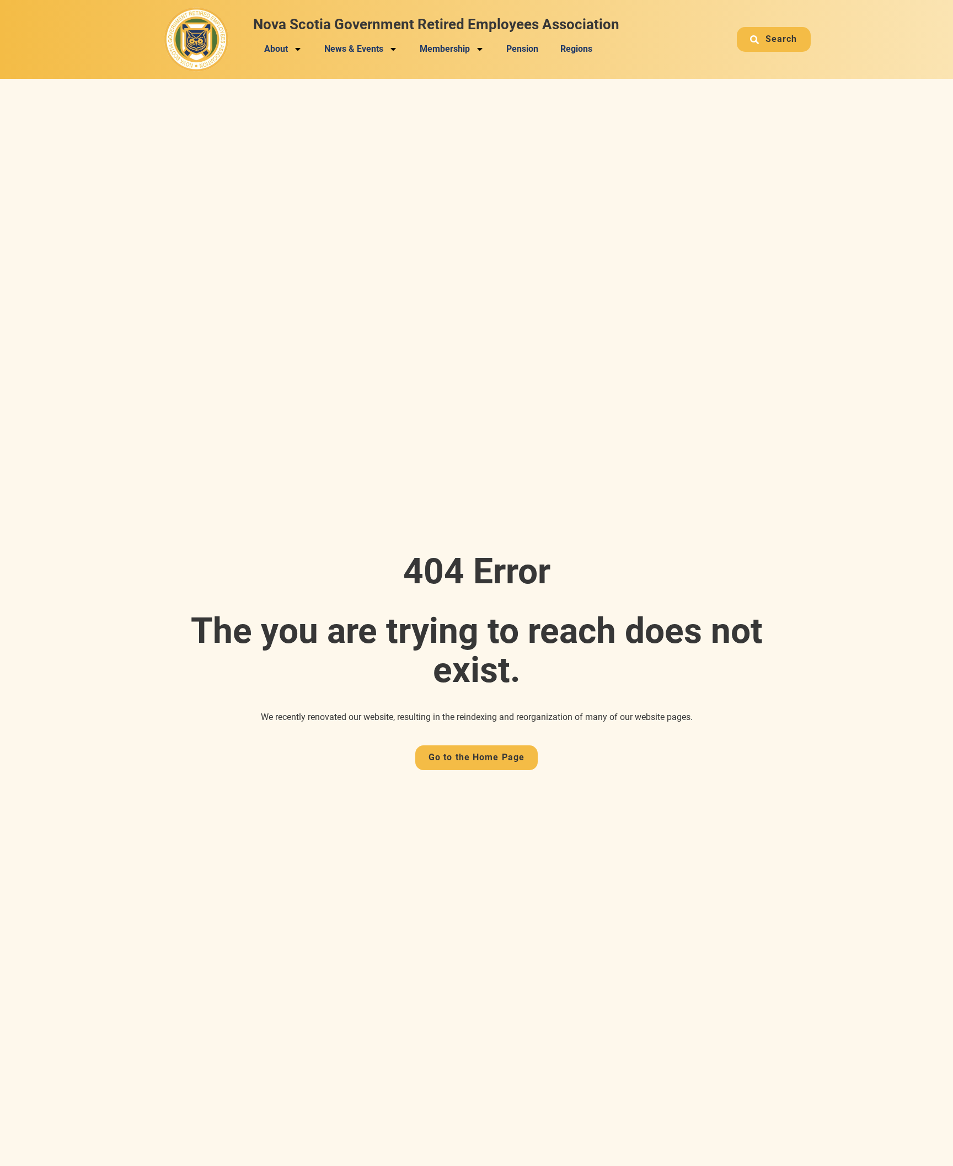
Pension (522, 49)
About (276, 49)
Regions (576, 49)
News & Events (353, 49)
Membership (445, 49)
